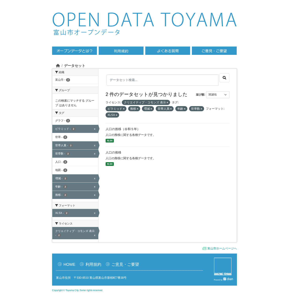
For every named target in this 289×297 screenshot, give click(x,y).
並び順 (200, 94)
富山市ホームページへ (222, 248)
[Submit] (224, 78)
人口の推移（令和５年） (123, 129)
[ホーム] (58, 66)
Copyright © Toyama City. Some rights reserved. (77, 290)
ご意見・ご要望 (125, 264)
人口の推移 (113, 152)
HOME (69, 264)
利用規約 (93, 264)
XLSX (109, 140)
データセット (74, 66)
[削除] (167, 102)
